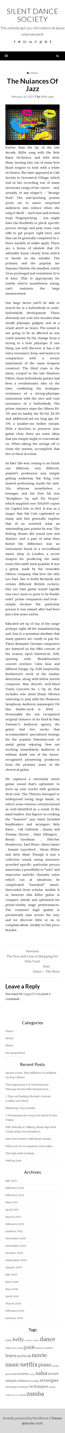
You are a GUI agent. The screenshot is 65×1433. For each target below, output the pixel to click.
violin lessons (12, 1395)
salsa (41, 1373)
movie (39, 1355)
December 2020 (15, 1238)
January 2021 (14, 1231)
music (12, 1365)
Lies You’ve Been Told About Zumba (28, 1138)
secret (53, 1374)
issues (49, 1348)
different (10, 1348)
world (22, 1394)
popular (55, 1366)
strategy (11, 1386)
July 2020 (11, 1274)
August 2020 (13, 1267)
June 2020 (11, 1282)
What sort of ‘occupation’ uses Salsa (28, 1146)
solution (23, 1380)
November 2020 (15, 1245)
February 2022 (14, 1195)
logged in (30, 994)
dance (47, 1339)
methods (24, 1356)
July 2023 (11, 1180)
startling (34, 1380)
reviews (23, 1374)
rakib (38, 1423)
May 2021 (11, 1202)
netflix (29, 1364)
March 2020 (13, 1303)
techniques (38, 1386)
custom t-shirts (32, 1340)
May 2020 (11, 1289)
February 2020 (14, 1310)
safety (32, 1374)
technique (23, 1386)
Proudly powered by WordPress (25, 1418)
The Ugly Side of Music (20, 1153)
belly (18, 1339)
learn (10, 1355)
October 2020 (14, 1253)
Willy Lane (47, 96)
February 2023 (14, 1188)
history (40, 1348)
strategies (49, 1380)
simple (10, 1381)
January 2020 (14, 1318)
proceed (10, 1374)
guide (29, 1347)
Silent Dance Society (32, 15)
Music (34, 72)
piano (44, 1365)
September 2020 (16, 1260)
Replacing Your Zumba (20, 1108)
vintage (52, 1387)
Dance (9, 1031)
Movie (9, 1038)
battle (8, 1340)
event (19, 1348)
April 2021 (12, 1209)
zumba (35, 1394)
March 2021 (13, 1216)
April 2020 (12, 1296)
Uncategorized (15, 1052)
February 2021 (14, 1224)
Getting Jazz (13, 1160)
